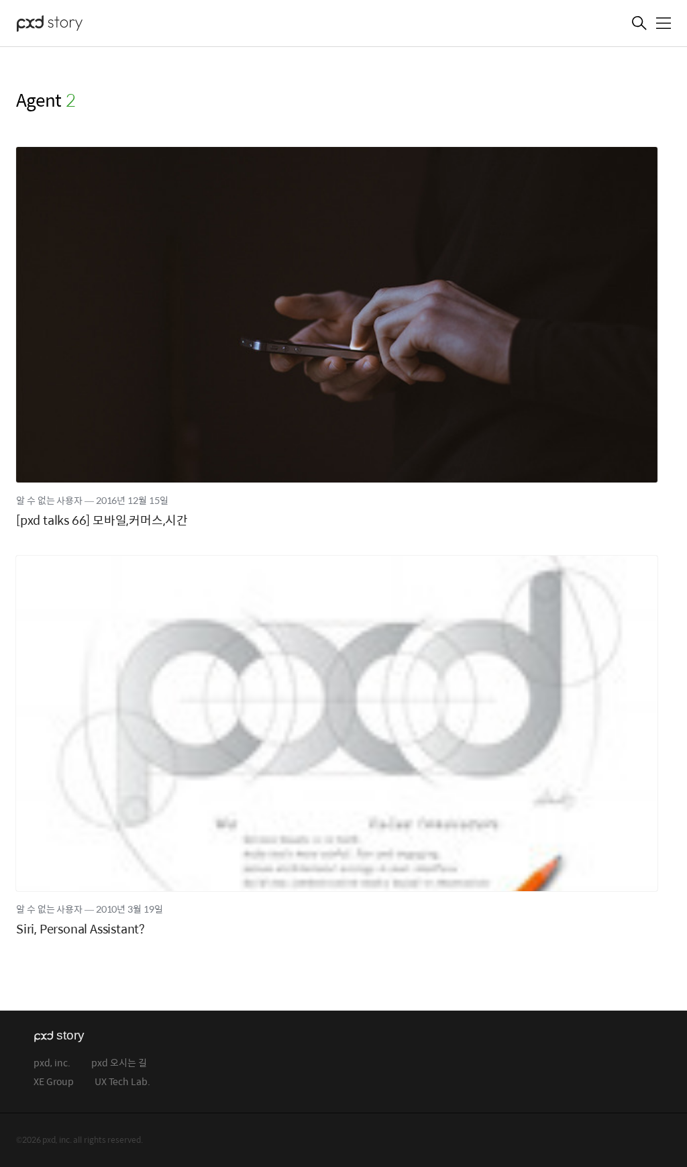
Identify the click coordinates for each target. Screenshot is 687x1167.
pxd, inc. (52, 1063)
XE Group (54, 1082)
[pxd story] (83, 25)
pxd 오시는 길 (119, 1063)
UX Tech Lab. (122, 1082)
